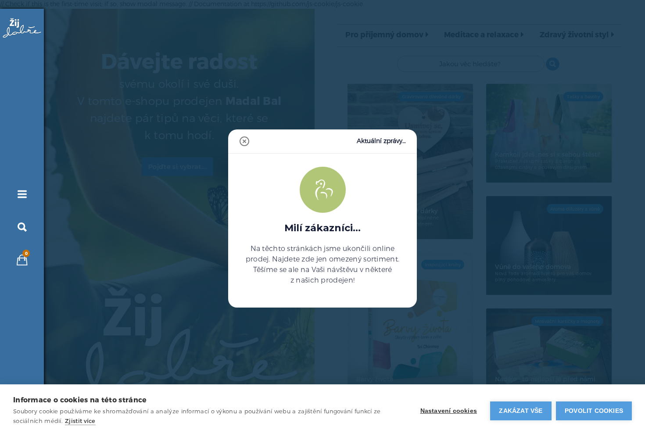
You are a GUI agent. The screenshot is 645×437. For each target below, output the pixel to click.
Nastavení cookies (448, 411)
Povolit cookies (594, 411)
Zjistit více (80, 421)
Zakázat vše (520, 411)
